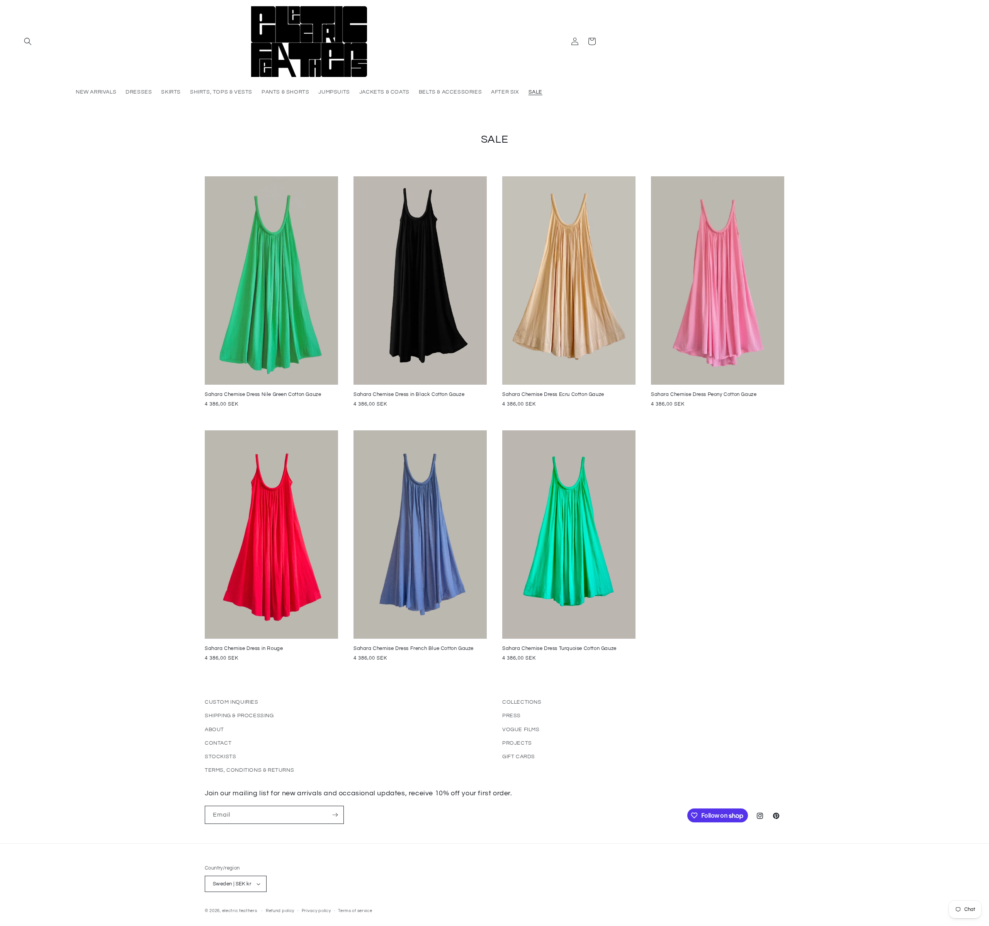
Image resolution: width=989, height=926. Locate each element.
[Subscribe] (334, 815)
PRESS (511, 715)
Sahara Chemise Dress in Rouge (244, 648)
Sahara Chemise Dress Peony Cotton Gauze (703, 394)
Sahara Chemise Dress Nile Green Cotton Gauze (263, 394)
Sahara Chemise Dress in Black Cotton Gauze (408, 394)
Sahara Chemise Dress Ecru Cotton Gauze (553, 394)
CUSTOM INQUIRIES (231, 702)
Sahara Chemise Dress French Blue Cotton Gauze (413, 648)
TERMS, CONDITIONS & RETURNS (249, 770)
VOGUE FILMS (521, 729)
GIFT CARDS (518, 756)
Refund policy (280, 911)
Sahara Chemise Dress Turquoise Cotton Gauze (559, 648)
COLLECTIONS (522, 702)
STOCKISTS (220, 756)
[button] (27, 41)
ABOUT (214, 729)
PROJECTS (517, 743)
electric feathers (239, 911)
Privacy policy (316, 911)
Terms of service (355, 911)
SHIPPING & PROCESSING (239, 715)
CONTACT (218, 743)
